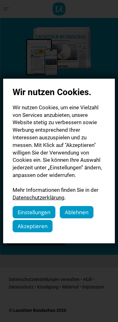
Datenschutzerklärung (39, 197)
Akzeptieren (33, 226)
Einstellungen (34, 212)
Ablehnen (76, 212)
